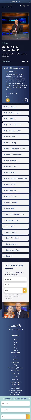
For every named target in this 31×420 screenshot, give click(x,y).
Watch (15, 339)
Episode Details (10, 94)
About (15, 356)
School (15, 351)
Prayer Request (15, 371)
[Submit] (25, 290)
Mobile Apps (15, 362)
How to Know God (14, 330)
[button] (29, 1)
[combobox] (25, 61)
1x (26, 100)
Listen (15, 342)
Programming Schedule (15, 368)
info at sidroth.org (15, 394)
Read (15, 345)
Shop (15, 348)
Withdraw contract (15, 382)
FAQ (15, 365)
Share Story (15, 373)
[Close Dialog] (29, 398)
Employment (15, 379)
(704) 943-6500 (15, 392)
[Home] (7, 6)
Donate (15, 359)
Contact (15, 376)
